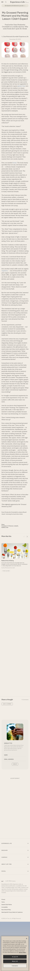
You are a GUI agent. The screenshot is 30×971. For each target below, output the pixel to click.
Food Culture (6, 570)
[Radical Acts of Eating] (15, 556)
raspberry (5, 271)
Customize (15, 965)
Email (6, 527)
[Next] (27, 536)
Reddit (3, 527)
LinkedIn (16, 526)
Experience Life (23, 36)
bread (14, 163)
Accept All (15, 956)
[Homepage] (19, 2)
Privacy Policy (22, 952)
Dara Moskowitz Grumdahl (11, 36)
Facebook (4, 526)
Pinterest (10, 526)
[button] (2, 2)
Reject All (15, 961)
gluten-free (21, 86)
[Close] (26, 938)
